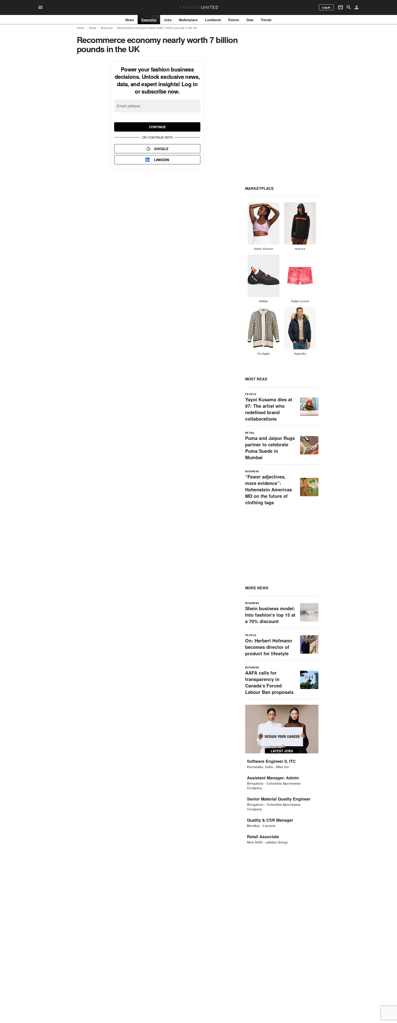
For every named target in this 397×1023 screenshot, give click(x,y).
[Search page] (349, 7)
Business (107, 27)
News (92, 27)
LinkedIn (161, 159)
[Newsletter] (340, 7)
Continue (157, 127)
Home (81, 27)
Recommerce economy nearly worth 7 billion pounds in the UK (157, 27)
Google (161, 148)
